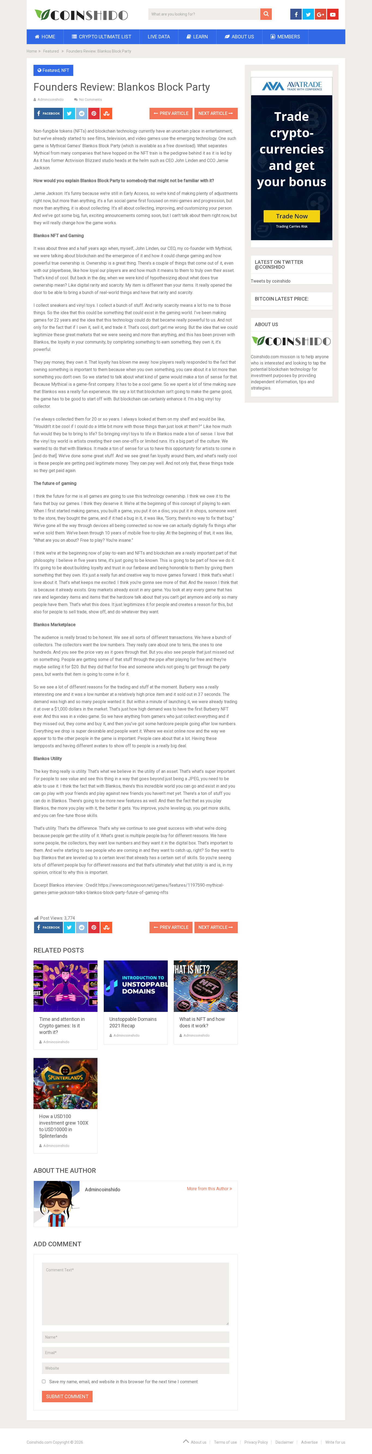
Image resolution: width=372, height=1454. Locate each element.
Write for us (335, 1442)
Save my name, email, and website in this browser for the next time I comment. (124, 1381)
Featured (51, 51)
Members (288, 36)
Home (48, 36)
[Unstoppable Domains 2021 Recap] (136, 986)
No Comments (90, 99)
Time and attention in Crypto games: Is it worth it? (62, 1025)
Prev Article (173, 113)
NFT (65, 70)
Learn (200, 36)
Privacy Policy (256, 1442)
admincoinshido (51, 99)
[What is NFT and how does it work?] (206, 986)
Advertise (309, 1442)
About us (242, 36)
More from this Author (208, 1188)
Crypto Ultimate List (104, 36)
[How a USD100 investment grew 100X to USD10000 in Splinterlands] (65, 1083)
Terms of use (225, 1442)
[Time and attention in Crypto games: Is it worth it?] (65, 986)
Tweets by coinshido (271, 281)
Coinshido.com (39, 1442)
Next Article (213, 113)
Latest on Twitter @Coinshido (279, 264)
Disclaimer (285, 1442)
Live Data (159, 36)
